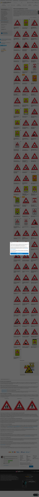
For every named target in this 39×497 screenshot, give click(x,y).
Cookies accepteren (19, 253)
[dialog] (19, 248)
